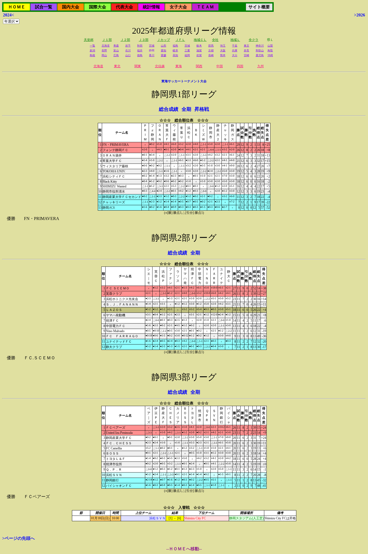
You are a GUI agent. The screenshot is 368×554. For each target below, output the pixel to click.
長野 (104, 50)
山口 (128, 55)
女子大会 (178, 7)
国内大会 (70, 7)
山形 (163, 45)
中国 (219, 66)
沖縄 (270, 55)
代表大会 (124, 7)
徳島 (140, 55)
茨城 (187, 45)
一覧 (92, 45)
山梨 (270, 45)
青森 (116, 45)
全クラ (253, 40)
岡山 (104, 55)
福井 (140, 50)
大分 (234, 55)
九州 (260, 66)
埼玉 (222, 45)
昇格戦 (202, 109)
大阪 (222, 50)
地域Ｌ (235, 40)
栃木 (199, 45)
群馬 (211, 45)
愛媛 (163, 55)
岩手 (128, 45)
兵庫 (234, 50)
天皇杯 (88, 40)
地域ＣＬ (200, 40)
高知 (175, 55)
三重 (187, 50)
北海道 (106, 45)
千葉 (234, 45)
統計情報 (151, 7)
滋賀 (199, 50)
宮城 (151, 45)
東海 (178, 66)
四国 (240, 66)
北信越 (160, 66)
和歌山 (260, 50)
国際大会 (97, 7)
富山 (116, 50)
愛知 (163, 50)
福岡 (187, 55)
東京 (246, 45)
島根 (92, 55)
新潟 (92, 50)
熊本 (222, 55)
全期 (186, 109)
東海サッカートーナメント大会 (184, 81)
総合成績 (168, 109)
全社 (215, 40)
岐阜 (175, 50)
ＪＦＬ (180, 40)
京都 (211, 50)
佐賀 (199, 55)
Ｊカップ (163, 40)
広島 (116, 55)
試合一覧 (43, 7)
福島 (175, 45)
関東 (137, 66)
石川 (128, 50)
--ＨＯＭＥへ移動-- (184, 548)
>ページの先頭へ (18, 538)
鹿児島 (260, 55)
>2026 (359, 15)
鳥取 (270, 50)
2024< (8, 15)
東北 (117, 66)
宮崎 (246, 55)
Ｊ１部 (107, 40)
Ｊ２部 (125, 40)
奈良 (246, 50)
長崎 (211, 55)
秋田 (140, 45)
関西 (199, 66)
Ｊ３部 (143, 40)
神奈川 (260, 45)
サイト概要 (259, 7)
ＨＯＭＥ (16, 7)
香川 (151, 55)
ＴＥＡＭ (205, 7)
